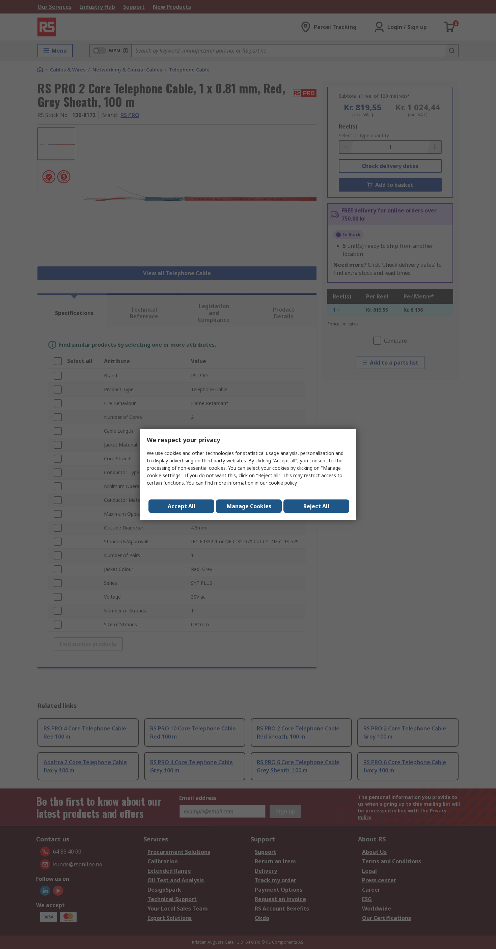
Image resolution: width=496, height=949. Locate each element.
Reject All (316, 506)
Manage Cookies (249, 506)
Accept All (181, 506)
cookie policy (283, 483)
